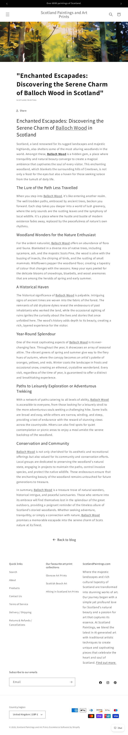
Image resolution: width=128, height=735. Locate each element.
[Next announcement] (121, 3)
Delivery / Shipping (20, 612)
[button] (8, 14)
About (12, 580)
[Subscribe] (71, 682)
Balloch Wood (71, 127)
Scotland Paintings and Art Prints (32, 727)
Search (13, 572)
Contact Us (15, 596)
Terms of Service (18, 604)
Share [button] (23, 110)
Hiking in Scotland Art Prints (62, 591)
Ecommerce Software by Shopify (64, 727)
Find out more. (106, 662)
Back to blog (66, 540)
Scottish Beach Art (56, 583)
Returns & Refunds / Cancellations (20, 622)
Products (14, 588)
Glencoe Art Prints (56, 575)
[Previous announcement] (6, 3)
